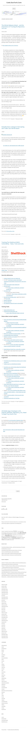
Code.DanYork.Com (14, 3)
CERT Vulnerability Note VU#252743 (11, 284)
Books (15, 531)
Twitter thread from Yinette (12, 322)
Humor (3, 668)
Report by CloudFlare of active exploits (12, 333)
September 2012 (5, 606)
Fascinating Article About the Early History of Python (12, 550)
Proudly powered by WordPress (13, 729)
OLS (16, 535)
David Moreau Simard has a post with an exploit (14, 349)
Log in (3, 717)
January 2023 (4, 586)
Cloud (19, 531)
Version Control (5, 703)
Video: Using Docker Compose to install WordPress (11, 554)
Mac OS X (23, 534)
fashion (3, 565)
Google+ (3, 665)
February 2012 (4, 612)
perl (18, 535)
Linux (19, 534)
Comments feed (5, 720)
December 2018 (5, 589)
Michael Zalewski (14, 385)
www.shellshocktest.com (9, 310)
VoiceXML (8, 539)
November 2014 (5, 597)
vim (5, 539)
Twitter (3, 700)
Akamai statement (8, 300)
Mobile (12, 481)
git (21, 532)
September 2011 (5, 620)
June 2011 (3, 625)
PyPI (10, 537)
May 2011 (3, 626)
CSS (22, 531)
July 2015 (3, 595)
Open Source (4, 681)
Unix (21, 538)
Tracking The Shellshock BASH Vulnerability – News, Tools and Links (13, 243)
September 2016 (5, 592)
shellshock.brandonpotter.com (10, 311)
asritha (3, 562)
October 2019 (4, 587)
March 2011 (4, 629)
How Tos (3, 667)
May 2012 (3, 609)
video (23, 538)
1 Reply (3, 131)
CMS (21, 531)
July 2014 (3, 600)
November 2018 (5, 590)
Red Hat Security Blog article (10, 297)
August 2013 (4, 603)
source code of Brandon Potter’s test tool (15, 313)
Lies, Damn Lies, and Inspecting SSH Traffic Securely (13, 145)
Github (24, 532)
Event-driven (11, 532)
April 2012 (3, 611)
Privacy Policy (4, 729)
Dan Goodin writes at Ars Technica (10, 45)
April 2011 (3, 628)
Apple (3, 647)
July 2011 (3, 623)
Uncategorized (4, 701)
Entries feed (4, 718)
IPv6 (6, 534)
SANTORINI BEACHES (6, 572)
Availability (6, 531)
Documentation (4, 532)
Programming (4, 482)
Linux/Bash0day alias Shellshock (11, 335)
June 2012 (3, 608)
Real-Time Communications (7, 690)
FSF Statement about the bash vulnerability (13, 303)
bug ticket (8, 298)
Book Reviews (11, 531)
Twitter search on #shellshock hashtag (12, 364)
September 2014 (5, 598)
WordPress (4, 709)
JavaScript (9, 534)
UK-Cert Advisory (7, 301)
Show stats (4, 501)
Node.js (8, 535)
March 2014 (4, 601)
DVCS (8, 532)
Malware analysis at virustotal (10, 336)
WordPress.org (4, 721)
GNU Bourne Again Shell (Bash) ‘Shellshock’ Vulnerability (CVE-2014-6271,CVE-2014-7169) (15, 281)
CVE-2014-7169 (7, 290)
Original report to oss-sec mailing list (12, 278)
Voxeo (11, 539)
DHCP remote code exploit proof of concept (13, 339)
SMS (2, 538)
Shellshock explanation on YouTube (11, 398)
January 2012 (4, 614)
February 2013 (4, 604)
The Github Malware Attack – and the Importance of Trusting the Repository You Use (13, 26)
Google (3, 534)
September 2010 (5, 637)
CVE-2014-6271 (7, 286)
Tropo (13, 538)
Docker (3, 656)
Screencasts (19, 537)
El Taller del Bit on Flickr (10, 231)
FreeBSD (18, 532)
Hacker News (4, 270)
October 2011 (4, 618)
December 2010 (5, 634)
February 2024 (4, 584)
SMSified (5, 538)
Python (14, 537)
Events (15, 532)
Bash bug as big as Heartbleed (10, 373)
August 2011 (4, 622)
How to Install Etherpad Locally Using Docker (10, 551)
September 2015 (5, 593)
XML (13, 539)
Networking (4, 678)
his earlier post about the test (13, 376)
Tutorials (3, 698)
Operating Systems (5, 682)
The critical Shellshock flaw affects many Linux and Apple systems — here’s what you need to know (15, 392)
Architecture (4, 648)
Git (2, 662)
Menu (14, 8)
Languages (14, 534)
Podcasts (3, 686)
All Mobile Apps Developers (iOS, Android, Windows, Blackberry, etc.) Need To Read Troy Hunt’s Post (14, 412)
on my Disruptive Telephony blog (15, 420)
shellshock (21, 401)
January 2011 (4, 632)
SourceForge (9, 538)
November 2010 (5, 636)
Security (12, 118)
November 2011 (5, 617)
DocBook (3, 654)
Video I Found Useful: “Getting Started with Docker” (11, 553)
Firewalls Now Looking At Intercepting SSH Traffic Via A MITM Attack (13, 127)
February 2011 (4, 631)
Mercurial (3, 535)
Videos (3, 539)
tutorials (17, 538)
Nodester (14, 535)
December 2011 (5, 615)
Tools (3, 695)
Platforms (20, 535)
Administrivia (4, 645)
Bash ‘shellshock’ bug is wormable (11, 374)
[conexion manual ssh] (7, 134)
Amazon (3, 531)
